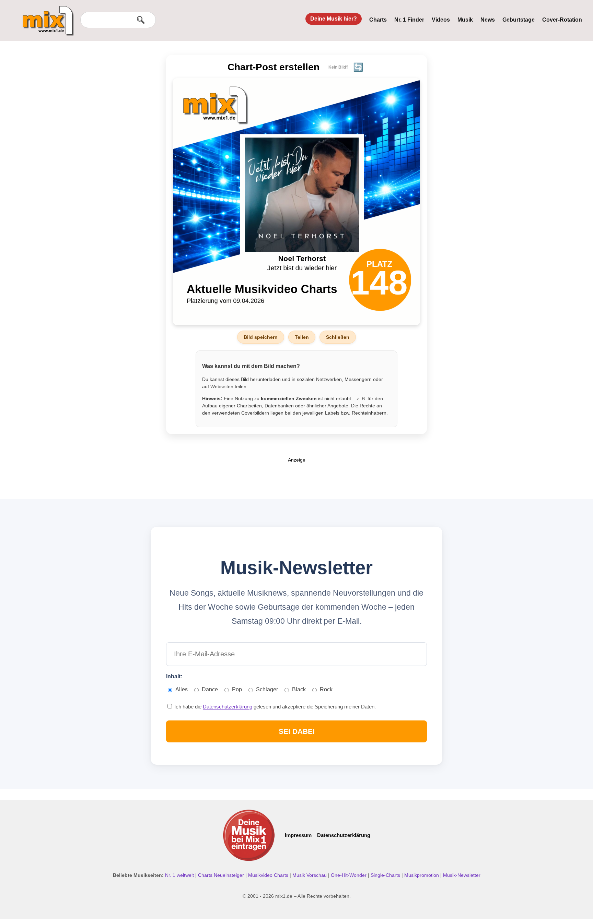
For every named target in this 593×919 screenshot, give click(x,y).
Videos (441, 20)
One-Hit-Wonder (349, 875)
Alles (181, 689)
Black (299, 689)
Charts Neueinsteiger (221, 875)
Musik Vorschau (310, 875)
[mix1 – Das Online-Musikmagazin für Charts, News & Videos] (45, 16)
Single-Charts (386, 875)
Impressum (298, 835)
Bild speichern (261, 337)
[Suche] (141, 20)
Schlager (267, 689)
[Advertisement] (296, 478)
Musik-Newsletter (461, 875)
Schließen (337, 337)
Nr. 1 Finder (409, 20)
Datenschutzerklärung (227, 706)
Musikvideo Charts (269, 875)
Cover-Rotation (562, 20)
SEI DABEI (297, 731)
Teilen (302, 337)
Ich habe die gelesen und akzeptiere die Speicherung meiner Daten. (274, 706)
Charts (378, 20)
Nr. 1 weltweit (180, 875)
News (487, 20)
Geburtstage (518, 20)
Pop (237, 689)
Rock (326, 689)
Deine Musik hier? (333, 19)
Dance (210, 689)
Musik (465, 20)
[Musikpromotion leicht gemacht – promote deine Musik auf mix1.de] (249, 835)
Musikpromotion (422, 875)
